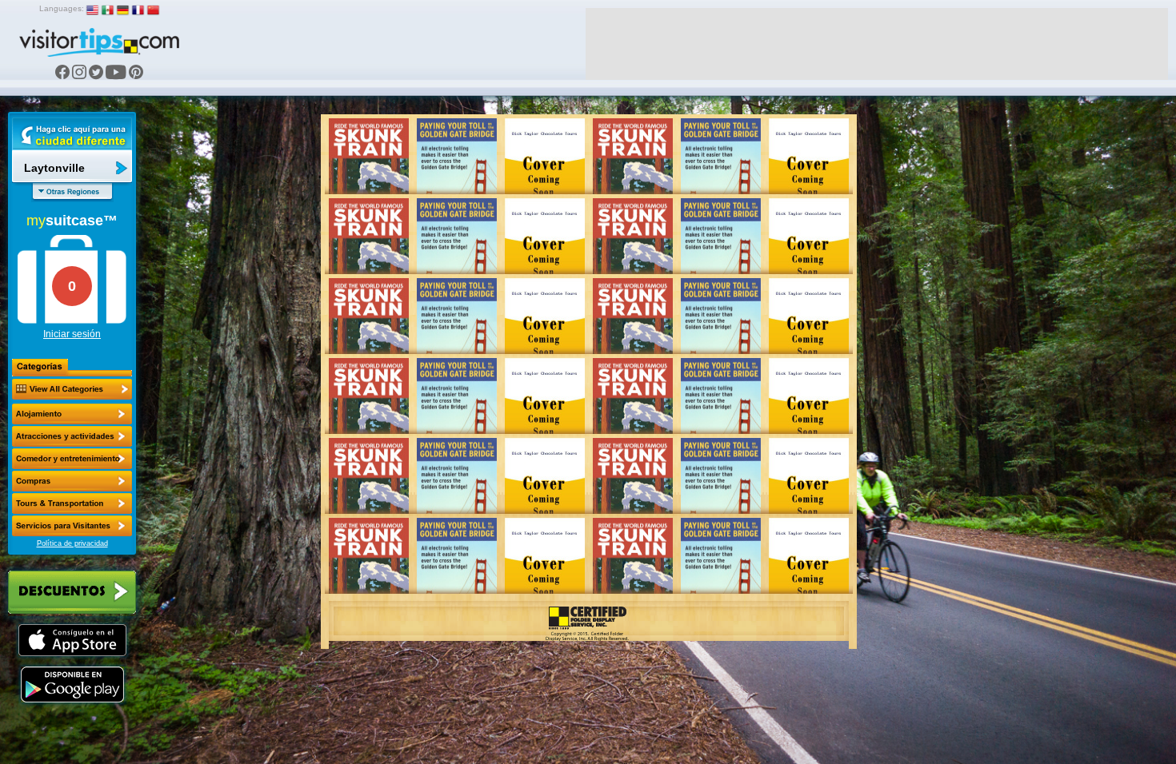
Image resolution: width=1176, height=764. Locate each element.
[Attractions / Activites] (72, 436)
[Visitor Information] (72, 525)
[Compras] (72, 481)
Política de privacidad (72, 543)
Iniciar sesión (72, 334)
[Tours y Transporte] (72, 503)
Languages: (61, 8)
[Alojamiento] (72, 414)
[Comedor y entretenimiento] (72, 458)
